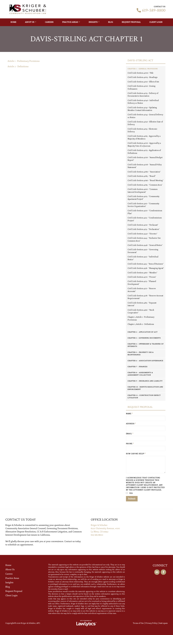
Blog (110, 22)
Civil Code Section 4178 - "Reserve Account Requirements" (145, 297)
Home (13, 22)
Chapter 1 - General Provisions (143, 69)
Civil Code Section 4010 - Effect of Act (143, 82)
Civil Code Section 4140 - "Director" (142, 234)
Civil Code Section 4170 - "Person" (142, 277)
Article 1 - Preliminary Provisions (24, 61)
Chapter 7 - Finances (137, 367)
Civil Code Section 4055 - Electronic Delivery (142, 130)
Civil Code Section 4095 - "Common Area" (145, 185)
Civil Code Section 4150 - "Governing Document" (143, 250)
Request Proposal (131, 22)
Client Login (155, 22)
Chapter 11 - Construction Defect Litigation (144, 396)
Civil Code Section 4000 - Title (140, 73)
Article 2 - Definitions (18, 66)
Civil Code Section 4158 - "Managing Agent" (146, 268)
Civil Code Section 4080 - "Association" (144, 172)
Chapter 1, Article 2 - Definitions (141, 324)
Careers (49, 22)
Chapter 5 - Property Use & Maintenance (141, 353)
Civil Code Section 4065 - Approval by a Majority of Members (144, 137)
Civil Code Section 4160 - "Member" (142, 273)
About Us (29, 22)
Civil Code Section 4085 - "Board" (142, 176)
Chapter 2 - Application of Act (143, 332)
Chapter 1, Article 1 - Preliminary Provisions (141, 318)
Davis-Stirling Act (140, 60)
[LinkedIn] (157, 572)
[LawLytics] (86, 623)
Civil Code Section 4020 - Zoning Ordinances (141, 87)
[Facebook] (163, 572)
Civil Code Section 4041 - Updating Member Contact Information (142, 108)
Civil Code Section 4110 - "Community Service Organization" (143, 204)
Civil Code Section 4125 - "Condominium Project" (145, 219)
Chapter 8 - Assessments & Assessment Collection (140, 374)
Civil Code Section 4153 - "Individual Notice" (143, 258)
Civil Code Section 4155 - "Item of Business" (146, 264)
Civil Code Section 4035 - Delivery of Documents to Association (143, 94)
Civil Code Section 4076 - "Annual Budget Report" (145, 158)
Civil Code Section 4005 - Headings (142, 77)
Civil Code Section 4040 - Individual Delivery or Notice (143, 101)
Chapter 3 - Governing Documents (144, 338)
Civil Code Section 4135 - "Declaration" (143, 229)
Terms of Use (138, 623)
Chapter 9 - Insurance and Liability (145, 381)
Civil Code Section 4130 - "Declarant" (143, 225)
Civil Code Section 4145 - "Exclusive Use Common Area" (144, 239)
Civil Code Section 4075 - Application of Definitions (144, 151)
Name (129, 414)
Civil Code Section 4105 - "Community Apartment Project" (143, 197)
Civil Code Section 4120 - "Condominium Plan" (145, 211)
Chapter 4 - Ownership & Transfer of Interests (146, 345)
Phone (130, 444)
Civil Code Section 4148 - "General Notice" (145, 245)
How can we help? (136, 454)
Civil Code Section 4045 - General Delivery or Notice (145, 115)
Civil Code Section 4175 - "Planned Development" (142, 282)
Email (129, 434)
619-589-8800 (153, 10)
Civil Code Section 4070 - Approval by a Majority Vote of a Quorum (144, 144)
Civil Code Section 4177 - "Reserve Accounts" (142, 289)
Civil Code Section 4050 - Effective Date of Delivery (145, 123)
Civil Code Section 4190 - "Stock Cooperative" (141, 311)
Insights (93, 22)
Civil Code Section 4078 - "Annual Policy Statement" (145, 165)
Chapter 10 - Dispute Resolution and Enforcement (145, 388)
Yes (131, 493)
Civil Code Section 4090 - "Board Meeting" (145, 180)
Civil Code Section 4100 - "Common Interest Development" (142, 190)
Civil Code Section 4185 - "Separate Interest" (142, 304)
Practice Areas (70, 22)
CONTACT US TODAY (20, 519)
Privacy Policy (151, 623)
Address (131, 424)
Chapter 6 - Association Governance (145, 361)
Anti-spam (163, 623)
